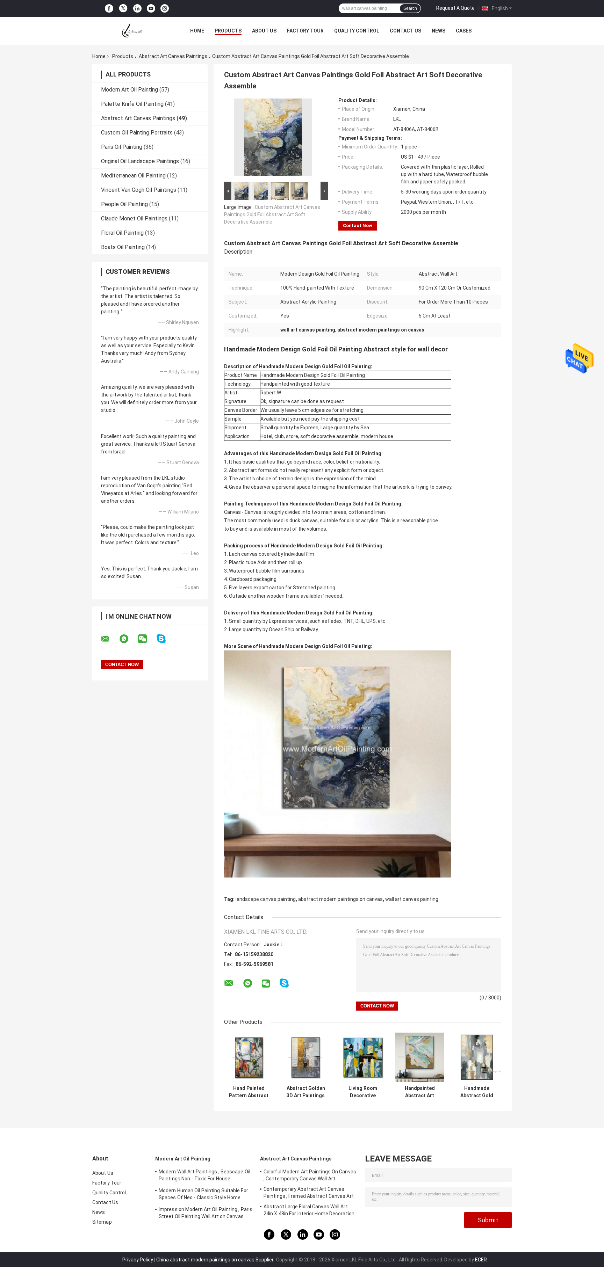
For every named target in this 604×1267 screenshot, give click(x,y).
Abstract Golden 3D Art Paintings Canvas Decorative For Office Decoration (305, 1092)
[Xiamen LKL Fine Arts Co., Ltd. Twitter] (123, 8)
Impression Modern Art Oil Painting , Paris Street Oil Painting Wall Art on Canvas (205, 1213)
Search (410, 8)
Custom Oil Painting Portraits (137, 132)
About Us (264, 31)
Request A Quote (455, 8)
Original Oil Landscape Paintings (140, 161)
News (438, 31)
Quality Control (356, 31)
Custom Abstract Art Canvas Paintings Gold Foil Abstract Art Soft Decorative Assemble (272, 214)
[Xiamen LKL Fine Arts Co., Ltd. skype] (165, 639)
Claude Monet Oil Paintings (134, 218)
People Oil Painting (124, 204)
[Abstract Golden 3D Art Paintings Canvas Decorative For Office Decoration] (305, 1057)
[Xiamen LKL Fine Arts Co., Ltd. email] (109, 639)
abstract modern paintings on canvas (340, 899)
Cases (464, 31)
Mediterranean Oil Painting (133, 175)
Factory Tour (305, 31)
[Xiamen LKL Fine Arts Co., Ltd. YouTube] (151, 8)
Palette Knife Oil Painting (132, 104)
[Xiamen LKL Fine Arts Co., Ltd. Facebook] (109, 8)
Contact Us (405, 31)
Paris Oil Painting (121, 147)
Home (197, 31)
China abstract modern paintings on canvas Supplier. (215, 1259)
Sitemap (102, 1222)
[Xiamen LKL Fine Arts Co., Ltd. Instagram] (164, 8)
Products (228, 31)
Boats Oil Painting (123, 247)
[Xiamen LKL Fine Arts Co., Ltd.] (130, 30)
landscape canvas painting (266, 899)
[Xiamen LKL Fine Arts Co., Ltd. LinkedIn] (137, 8)
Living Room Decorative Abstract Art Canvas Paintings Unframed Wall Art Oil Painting (363, 1092)
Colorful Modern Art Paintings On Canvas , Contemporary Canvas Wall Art (310, 1175)
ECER (481, 1259)
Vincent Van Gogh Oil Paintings (138, 190)
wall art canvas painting (411, 899)
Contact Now (357, 225)
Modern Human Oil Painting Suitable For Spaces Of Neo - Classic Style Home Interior (203, 1195)
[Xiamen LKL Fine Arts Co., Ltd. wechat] (147, 639)
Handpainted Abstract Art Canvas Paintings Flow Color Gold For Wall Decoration (420, 1092)
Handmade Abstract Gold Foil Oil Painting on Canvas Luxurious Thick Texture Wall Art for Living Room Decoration (476, 1092)
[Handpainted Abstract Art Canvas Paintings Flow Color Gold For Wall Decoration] (419, 1057)
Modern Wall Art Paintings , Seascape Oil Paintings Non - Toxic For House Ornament (204, 1176)
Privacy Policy (137, 1259)
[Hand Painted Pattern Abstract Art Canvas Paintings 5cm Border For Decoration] (248, 1057)
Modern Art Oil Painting (129, 89)
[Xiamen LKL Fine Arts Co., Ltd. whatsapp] (128, 639)
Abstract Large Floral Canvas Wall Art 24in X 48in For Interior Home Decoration (309, 1210)
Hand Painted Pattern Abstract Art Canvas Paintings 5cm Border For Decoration (248, 1092)
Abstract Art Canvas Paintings (173, 56)
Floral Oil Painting (122, 233)
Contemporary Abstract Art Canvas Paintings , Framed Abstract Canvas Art (309, 1192)
